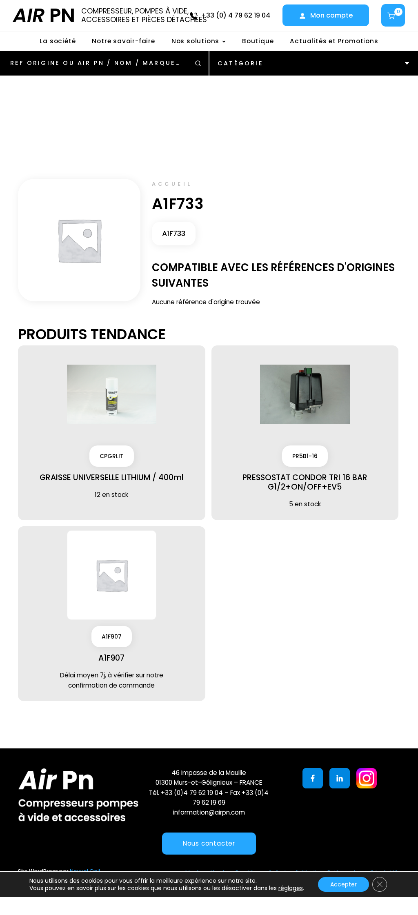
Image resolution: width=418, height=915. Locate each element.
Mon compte (331, 15)
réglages (290, 888)
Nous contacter (209, 843)
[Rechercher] (198, 63)
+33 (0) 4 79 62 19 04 (235, 15)
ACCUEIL (172, 183)
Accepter (343, 884)
